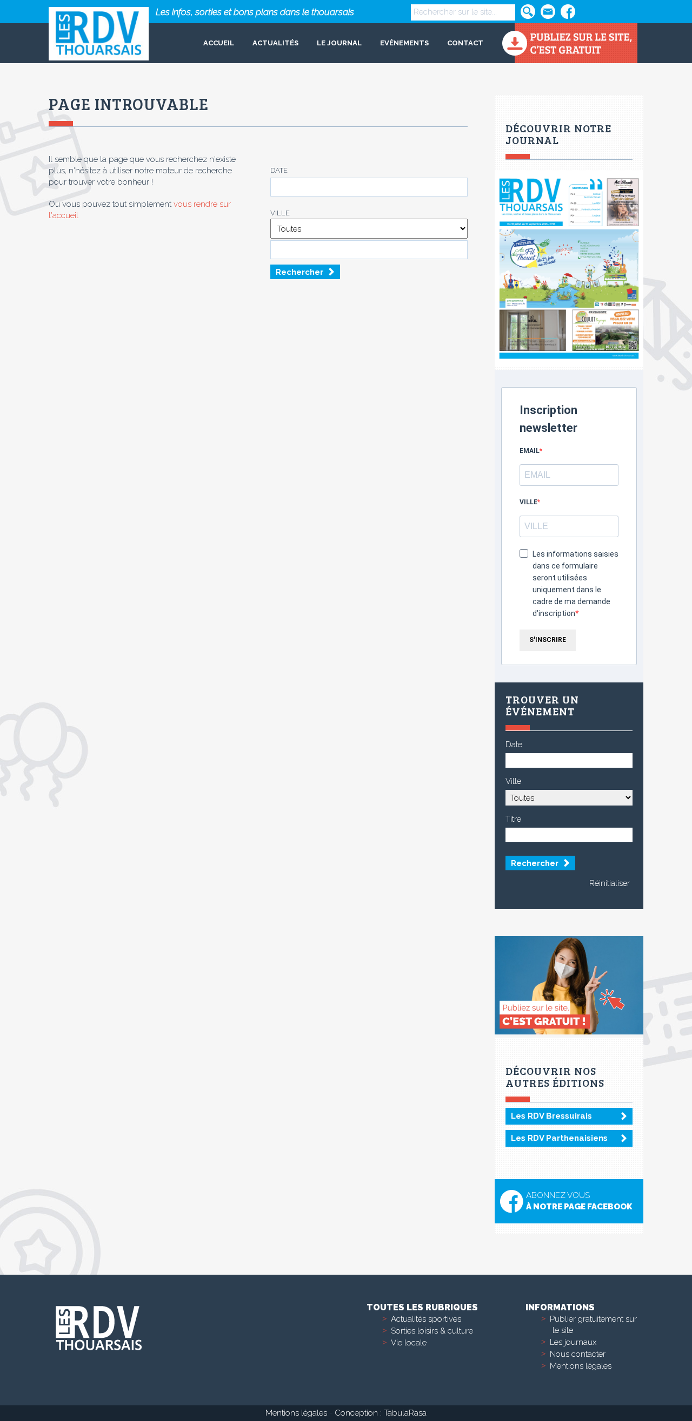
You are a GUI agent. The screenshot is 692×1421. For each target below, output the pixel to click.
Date (279, 170)
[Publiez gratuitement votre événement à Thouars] (569, 43)
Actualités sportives (426, 1319)
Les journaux (573, 1342)
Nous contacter (578, 1354)
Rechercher (299, 271)
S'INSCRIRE (547, 640)
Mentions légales (580, 1366)
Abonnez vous (579, 1201)
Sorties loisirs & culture (432, 1331)
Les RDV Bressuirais (551, 1116)
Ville (280, 213)
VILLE (528, 502)
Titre (513, 819)
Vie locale (409, 1343)
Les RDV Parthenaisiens (559, 1138)
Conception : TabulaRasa (381, 1413)
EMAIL (530, 451)
